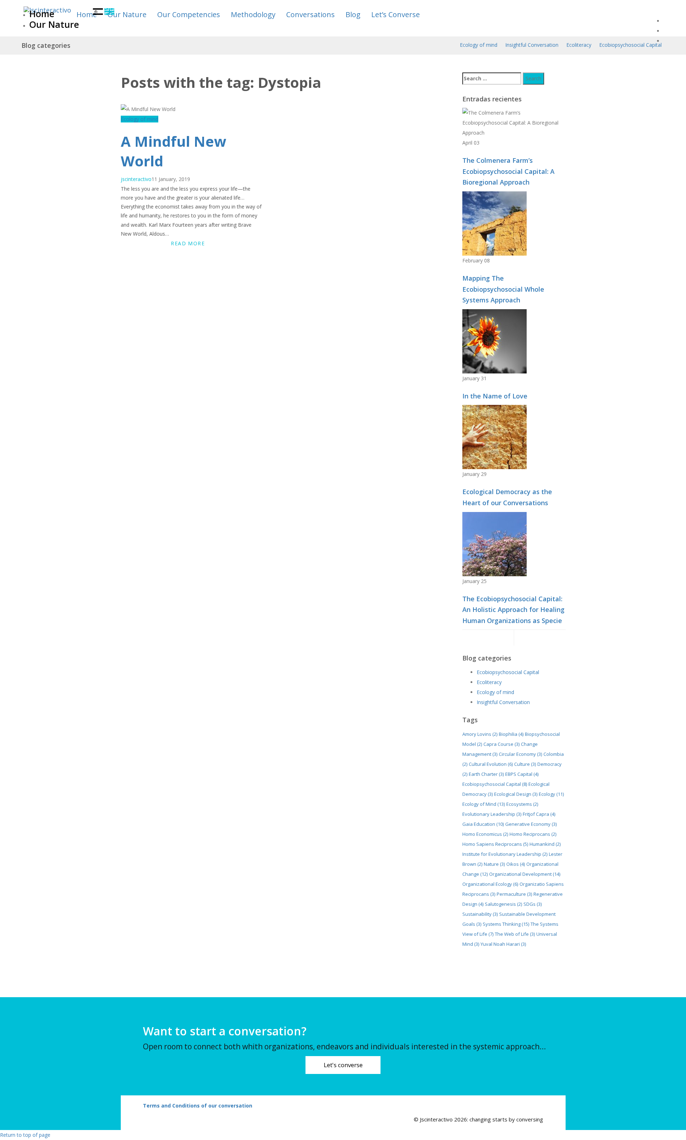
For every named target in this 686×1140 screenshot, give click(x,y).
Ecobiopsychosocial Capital (630, 44)
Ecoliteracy (578, 44)
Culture (525, 764)
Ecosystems (522, 804)
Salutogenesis (503, 904)
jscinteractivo (136, 179)
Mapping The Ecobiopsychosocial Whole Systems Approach (503, 289)
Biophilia (511, 734)
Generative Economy (531, 824)
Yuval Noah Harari (503, 944)
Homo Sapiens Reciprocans (495, 844)
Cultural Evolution (491, 764)
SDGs (532, 904)
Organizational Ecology (490, 884)
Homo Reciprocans (532, 834)
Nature (494, 864)
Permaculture (514, 894)
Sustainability (480, 914)
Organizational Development (524, 874)
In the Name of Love (494, 396)
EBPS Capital (521, 774)
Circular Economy (520, 754)
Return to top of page (25, 1134)
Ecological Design (515, 794)
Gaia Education (483, 824)
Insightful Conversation (531, 44)
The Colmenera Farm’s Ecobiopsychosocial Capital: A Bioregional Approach (508, 171)
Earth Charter (486, 774)
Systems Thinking (506, 924)
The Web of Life (515, 934)
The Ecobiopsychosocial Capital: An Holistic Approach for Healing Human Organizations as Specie (513, 609)
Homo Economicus (485, 834)
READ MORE (188, 243)
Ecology (551, 794)
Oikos (515, 864)
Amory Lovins (479, 734)
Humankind (545, 844)
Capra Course (501, 744)
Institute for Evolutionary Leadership (504, 854)
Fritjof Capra (539, 814)
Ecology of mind (478, 44)
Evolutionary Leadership (491, 814)
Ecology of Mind (483, 804)
